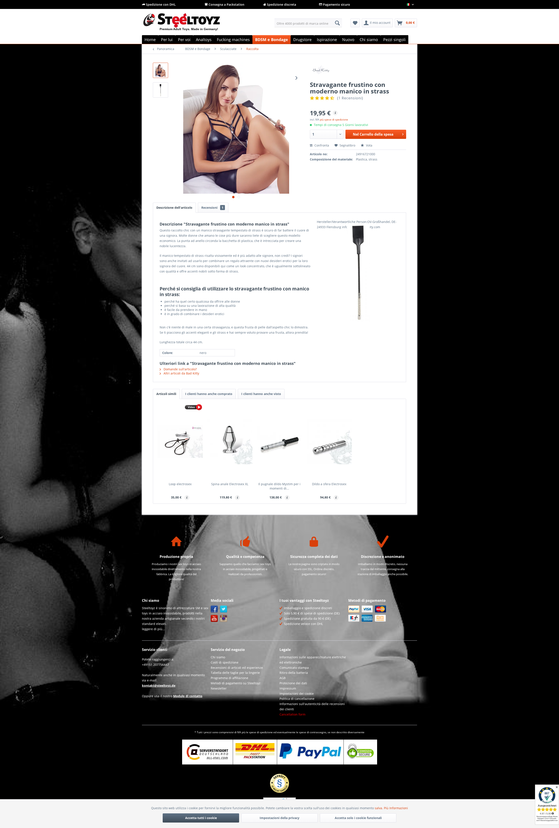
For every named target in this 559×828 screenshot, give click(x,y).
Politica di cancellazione (297, 699)
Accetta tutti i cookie (201, 818)
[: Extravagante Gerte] (160, 90)
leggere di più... (153, 629)
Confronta (321, 145)
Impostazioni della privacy (279, 818)
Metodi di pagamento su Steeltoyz (236, 683)
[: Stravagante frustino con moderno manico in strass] (160, 70)
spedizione (266, 732)
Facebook (214, 609)
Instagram (223, 618)
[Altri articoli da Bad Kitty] (358, 70)
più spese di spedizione (334, 119)
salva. (379, 808)
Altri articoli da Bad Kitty (181, 373)
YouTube (214, 618)
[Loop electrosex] (180, 441)
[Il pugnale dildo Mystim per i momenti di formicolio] (279, 441)
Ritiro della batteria (294, 673)
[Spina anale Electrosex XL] (230, 441)
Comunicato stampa (294, 668)
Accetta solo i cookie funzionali (358, 818)
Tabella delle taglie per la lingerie (235, 673)
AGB (283, 678)
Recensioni (212, 207)
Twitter (223, 609)
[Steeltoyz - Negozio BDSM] (189, 23)
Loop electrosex (180, 484)
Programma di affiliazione (229, 678)
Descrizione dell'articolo (174, 207)
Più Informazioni (396, 808)
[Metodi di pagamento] (381, 613)
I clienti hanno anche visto (261, 394)
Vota (368, 145)
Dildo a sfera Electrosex (329, 484)
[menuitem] (308, 23)
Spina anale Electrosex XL (229, 484)
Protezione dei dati (293, 683)
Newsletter (219, 688)
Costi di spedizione (224, 662)
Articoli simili (166, 394)
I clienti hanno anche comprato (208, 394)
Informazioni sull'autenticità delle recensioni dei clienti (312, 706)
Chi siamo (218, 657)
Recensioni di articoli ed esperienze (237, 668)
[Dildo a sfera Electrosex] (329, 441)
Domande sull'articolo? (180, 369)
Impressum (288, 688)
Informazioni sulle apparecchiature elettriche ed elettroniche (313, 659)
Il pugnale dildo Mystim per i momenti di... (279, 486)
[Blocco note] (355, 23)
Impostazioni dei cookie (297, 694)
